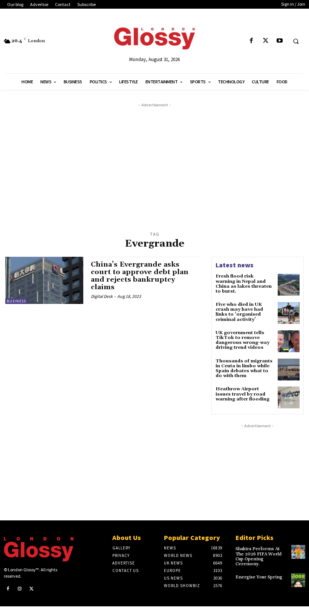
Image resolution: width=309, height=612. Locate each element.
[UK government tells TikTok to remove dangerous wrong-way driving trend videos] (289, 341)
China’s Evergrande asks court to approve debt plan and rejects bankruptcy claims (139, 275)
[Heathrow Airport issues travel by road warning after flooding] (289, 397)
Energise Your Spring (259, 577)
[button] (295, 41)
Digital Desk (102, 296)
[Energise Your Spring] (298, 580)
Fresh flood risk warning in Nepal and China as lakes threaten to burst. (244, 283)
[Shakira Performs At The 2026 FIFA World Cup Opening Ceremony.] (298, 552)
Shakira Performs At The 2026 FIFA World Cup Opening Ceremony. (258, 556)
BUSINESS (16, 301)
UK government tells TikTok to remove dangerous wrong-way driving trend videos (242, 340)
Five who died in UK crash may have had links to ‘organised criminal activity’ (239, 312)
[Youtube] (279, 41)
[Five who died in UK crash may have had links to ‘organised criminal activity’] (289, 313)
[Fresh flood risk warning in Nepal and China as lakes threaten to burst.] (289, 285)
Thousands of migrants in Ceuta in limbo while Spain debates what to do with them (244, 368)
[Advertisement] (159, 162)
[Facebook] (251, 41)
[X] (265, 41)
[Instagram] (20, 589)
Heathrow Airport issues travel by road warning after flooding (242, 394)
